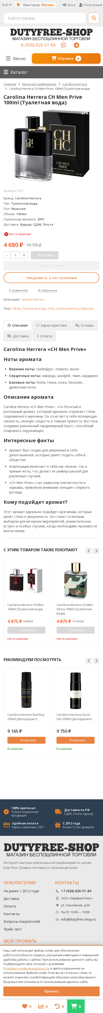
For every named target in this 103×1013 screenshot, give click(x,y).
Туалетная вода (34, 309)
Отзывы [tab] (87, 325)
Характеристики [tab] (54, 325)
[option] (26, 601)
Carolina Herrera (32, 299)
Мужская (87, 309)
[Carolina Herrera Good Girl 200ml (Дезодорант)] (76, 691)
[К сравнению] (35, 638)
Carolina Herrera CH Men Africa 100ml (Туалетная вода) (75, 609)
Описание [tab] (20, 325)
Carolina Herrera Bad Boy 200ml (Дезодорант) (26, 716)
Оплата (10, 906)
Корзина (68, 58)
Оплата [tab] (46, 336)
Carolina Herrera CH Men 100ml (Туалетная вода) (25, 607)
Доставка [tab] (21, 336)
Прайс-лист (13, 929)
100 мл (16, 309)
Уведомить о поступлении (51, 277)
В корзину (28, 740)
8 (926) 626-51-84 (38, 45)
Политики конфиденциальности (26, 968)
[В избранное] (43, 638)
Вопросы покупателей (22, 921)
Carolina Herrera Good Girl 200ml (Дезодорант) (74, 716)
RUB (5, 5)
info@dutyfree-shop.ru (78, 919)
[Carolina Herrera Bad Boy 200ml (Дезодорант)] (26, 691)
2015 (50, 309)
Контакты (12, 914)
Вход (71, 5)
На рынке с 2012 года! (21, 891)
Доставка (11, 898)
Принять (51, 991)
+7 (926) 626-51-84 (76, 891)
